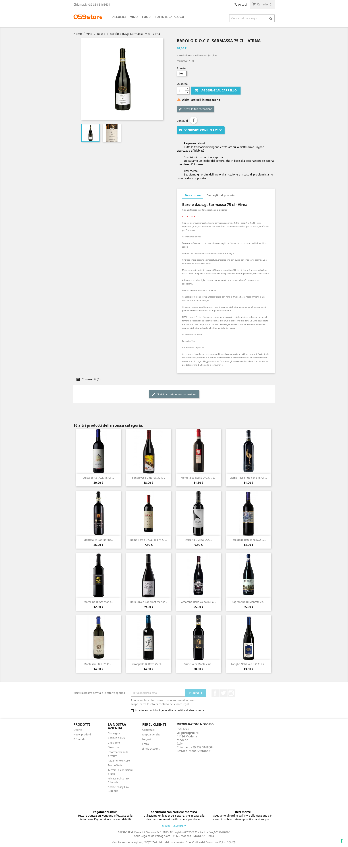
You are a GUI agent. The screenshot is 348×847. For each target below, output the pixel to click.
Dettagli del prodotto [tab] (221, 195)
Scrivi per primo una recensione (176, 394)
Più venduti (80, 739)
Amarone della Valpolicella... (198, 602)
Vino (134, 17)
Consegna (114, 733)
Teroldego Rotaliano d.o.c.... (248, 539)
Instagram (231, 693)
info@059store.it (199, 751)
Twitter (223, 693)
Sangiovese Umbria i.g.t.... (148, 477)
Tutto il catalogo (169, 17)
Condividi (193, 120)
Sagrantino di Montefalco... (248, 602)
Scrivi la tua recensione (197, 109)
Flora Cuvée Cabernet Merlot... (148, 602)
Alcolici (119, 17)
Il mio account (151, 748)
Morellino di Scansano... (98, 602)
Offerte (77, 729)
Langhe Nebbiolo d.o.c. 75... (248, 664)
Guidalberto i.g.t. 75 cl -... (98, 477)
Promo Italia (115, 765)
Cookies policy (116, 738)
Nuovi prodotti (82, 734)
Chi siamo (114, 742)
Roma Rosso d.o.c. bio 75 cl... (148, 539)
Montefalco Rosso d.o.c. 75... (198, 477)
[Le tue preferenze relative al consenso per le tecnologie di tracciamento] (341, 840)
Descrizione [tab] (193, 195)
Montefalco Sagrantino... (98, 539)
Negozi (146, 739)
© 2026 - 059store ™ (174, 825)
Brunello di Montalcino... (198, 664)
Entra (145, 744)
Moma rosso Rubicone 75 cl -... (248, 477)
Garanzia (113, 747)
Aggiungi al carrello (215, 90)
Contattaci (148, 729)
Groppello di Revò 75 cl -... (148, 664)
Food (146, 17)
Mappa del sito (151, 734)
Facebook (215, 693)
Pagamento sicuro (119, 760)
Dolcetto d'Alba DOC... (198, 539)
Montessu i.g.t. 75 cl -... (98, 664)
